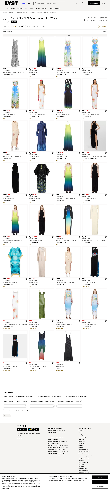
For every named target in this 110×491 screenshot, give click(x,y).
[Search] (36, 3)
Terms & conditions (83, 449)
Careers (81, 445)
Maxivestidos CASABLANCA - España (58, 445)
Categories (81, 460)
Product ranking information (86, 456)
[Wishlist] (82, 3)
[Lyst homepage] (11, 3)
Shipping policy (82, 435)
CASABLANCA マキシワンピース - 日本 (58, 451)
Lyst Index (81, 464)
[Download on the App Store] (22, 430)
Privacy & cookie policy (84, 451)
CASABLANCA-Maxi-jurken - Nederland (58, 456)
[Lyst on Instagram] (18, 426)
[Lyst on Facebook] (25, 426)
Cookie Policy (5, 488)
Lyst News (81, 466)
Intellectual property (84, 454)
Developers (81, 443)
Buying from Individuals (84, 458)
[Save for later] (26, 69)
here (69, 35)
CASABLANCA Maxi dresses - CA (56, 433)
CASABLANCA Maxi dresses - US (56, 435)
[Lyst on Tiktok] (20, 426)
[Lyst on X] (23, 426)
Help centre (82, 430)
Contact (81, 447)
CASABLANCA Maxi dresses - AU (56, 430)
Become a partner (83, 462)
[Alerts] (76, 3)
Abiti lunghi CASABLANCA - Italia (56, 449)
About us (81, 433)
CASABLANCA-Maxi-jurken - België (57, 454)
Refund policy (82, 441)
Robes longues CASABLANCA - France (58, 447)
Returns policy (82, 437)
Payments (81, 439)
